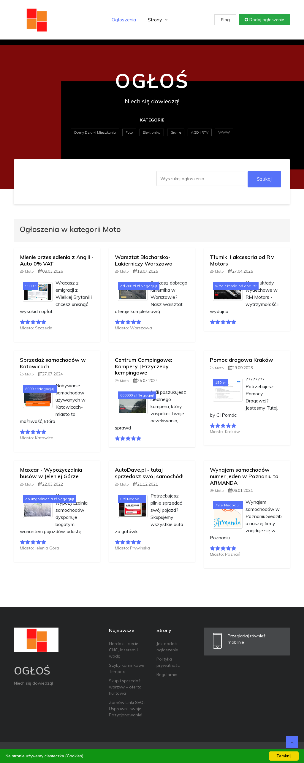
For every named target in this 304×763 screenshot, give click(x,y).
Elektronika (152, 132)
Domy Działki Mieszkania (95, 132)
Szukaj (264, 179)
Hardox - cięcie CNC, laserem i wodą (123, 650)
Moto (29, 271)
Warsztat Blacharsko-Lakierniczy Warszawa (143, 260)
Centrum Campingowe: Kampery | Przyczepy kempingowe (143, 366)
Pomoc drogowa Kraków (241, 359)
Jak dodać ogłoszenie (167, 647)
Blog (225, 19)
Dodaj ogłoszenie (266, 19)
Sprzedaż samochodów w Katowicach (53, 363)
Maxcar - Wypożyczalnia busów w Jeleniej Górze (51, 473)
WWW (224, 132)
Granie (175, 132)
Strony (155, 20)
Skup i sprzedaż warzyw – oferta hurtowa (125, 687)
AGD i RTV (199, 132)
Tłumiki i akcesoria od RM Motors (242, 260)
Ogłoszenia (124, 20)
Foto (129, 132)
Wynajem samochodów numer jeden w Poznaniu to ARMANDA (244, 476)
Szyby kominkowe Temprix (126, 668)
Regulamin (166, 674)
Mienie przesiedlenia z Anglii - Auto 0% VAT (57, 260)
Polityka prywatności (168, 662)
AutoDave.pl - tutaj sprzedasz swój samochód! (149, 473)
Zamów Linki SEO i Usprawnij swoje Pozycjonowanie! (127, 709)
